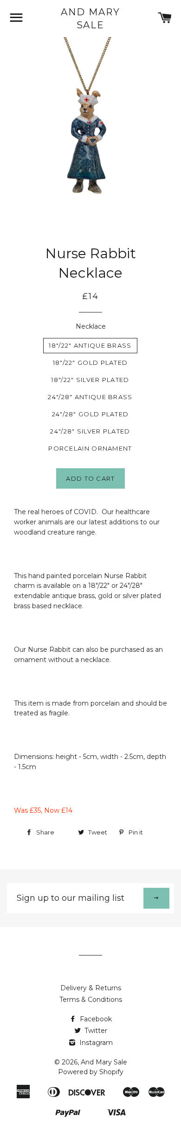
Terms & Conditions (90, 999)
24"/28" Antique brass (90, 397)
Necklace (91, 326)
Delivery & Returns (90, 988)
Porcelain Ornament (90, 448)
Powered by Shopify (90, 1072)
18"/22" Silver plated (90, 379)
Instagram (95, 1042)
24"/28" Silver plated (90, 431)
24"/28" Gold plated (90, 414)
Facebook (95, 1019)
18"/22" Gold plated (90, 362)
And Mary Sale (90, 18)
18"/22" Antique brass (90, 345)
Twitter (95, 1030)
